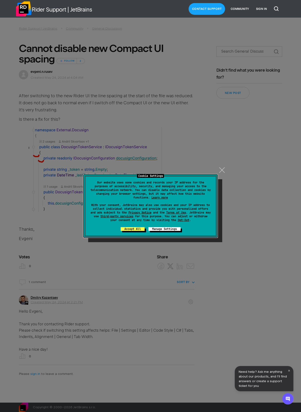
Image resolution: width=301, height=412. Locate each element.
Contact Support (207, 9)
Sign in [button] (261, 9)
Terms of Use (176, 212)
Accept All (132, 229)
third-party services (116, 216)
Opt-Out (183, 220)
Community (240, 9)
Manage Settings (164, 229)
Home (23, 9)
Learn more (159, 197)
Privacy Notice (139, 212)
